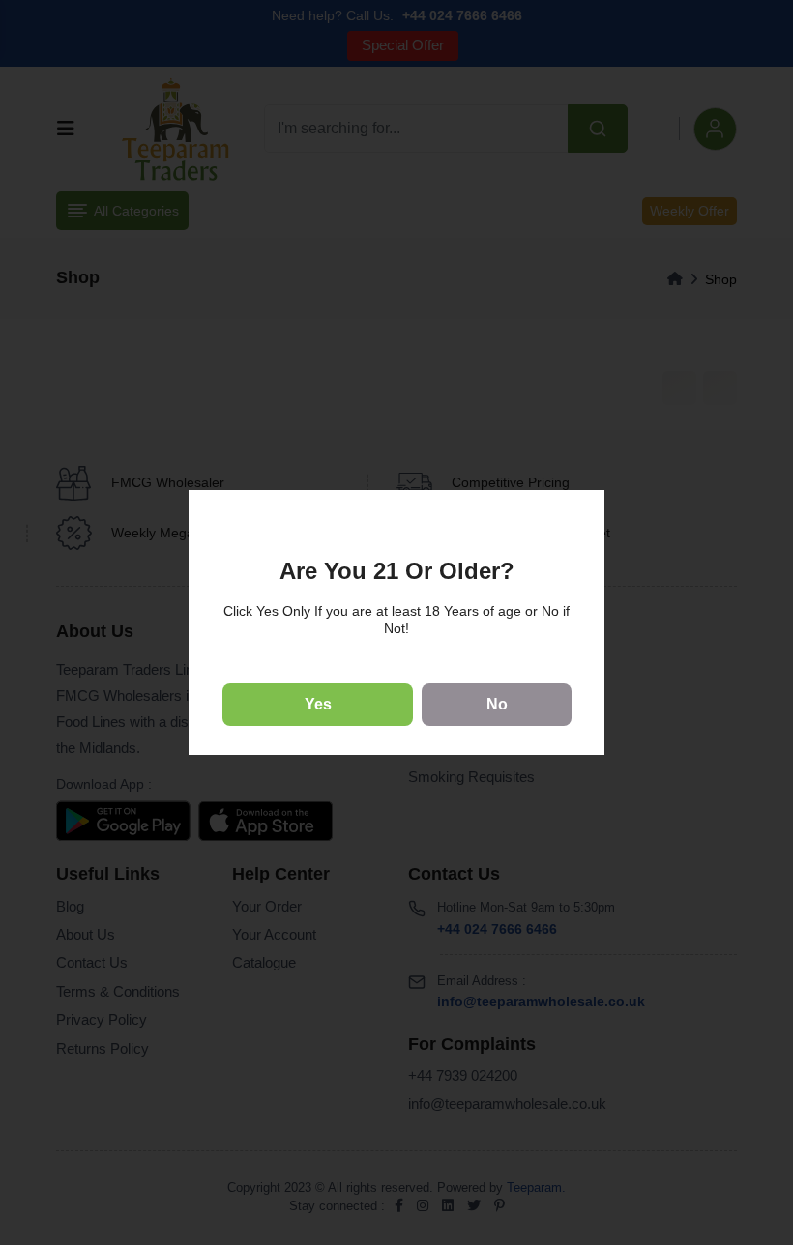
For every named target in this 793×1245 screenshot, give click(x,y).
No (497, 704)
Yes (318, 704)
